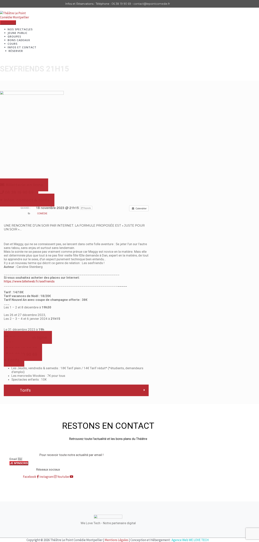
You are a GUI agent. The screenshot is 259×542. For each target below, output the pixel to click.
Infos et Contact (22, 47)
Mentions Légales (116, 540)
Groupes (14, 36)
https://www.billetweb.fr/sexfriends (29, 281)
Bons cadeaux (19, 40)
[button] (14, 360)
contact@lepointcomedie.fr (151, 3)
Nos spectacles (20, 29)
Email (13, 459)
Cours (12, 43)
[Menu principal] (8, 22)
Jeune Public (17, 33)
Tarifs (25, 390)
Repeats (87, 207)
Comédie (42, 213)
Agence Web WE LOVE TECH (190, 540)
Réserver (16, 51)
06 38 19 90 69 (121, 3)
